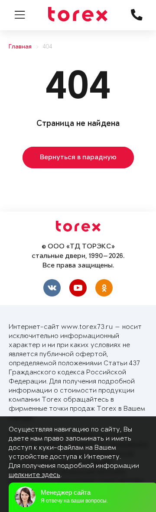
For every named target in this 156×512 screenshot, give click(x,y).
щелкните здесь (34, 475)
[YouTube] (78, 287)
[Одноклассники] (104, 287)
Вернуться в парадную (78, 157)
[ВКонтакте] (52, 287)
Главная (20, 47)
